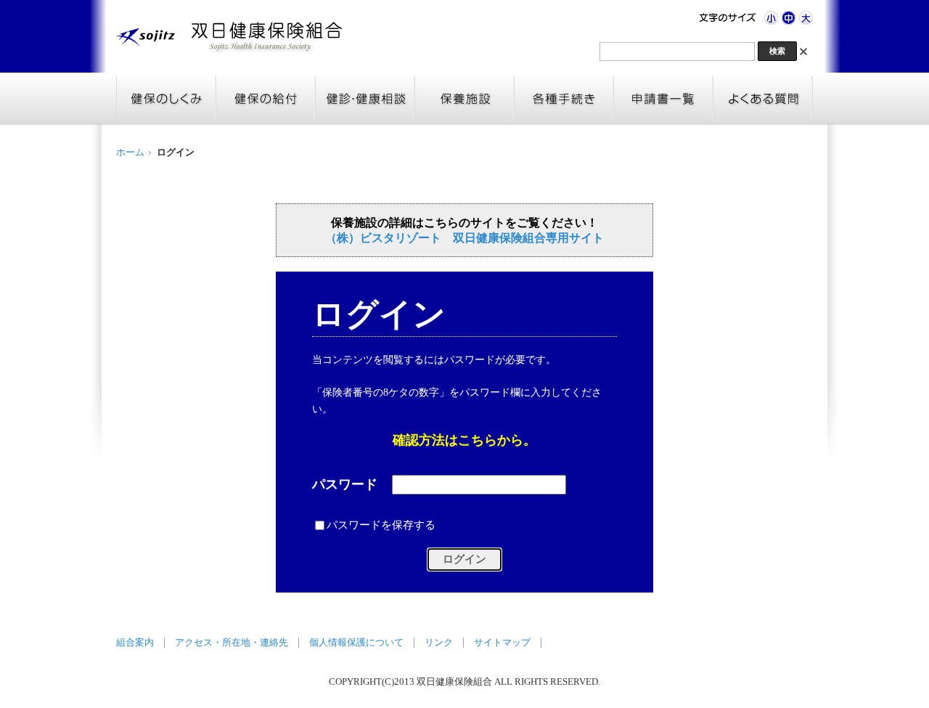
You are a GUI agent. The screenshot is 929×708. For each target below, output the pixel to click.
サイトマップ (502, 643)
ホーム (130, 152)
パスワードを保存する (381, 524)
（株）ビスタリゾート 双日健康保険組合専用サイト (464, 238)
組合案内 (135, 643)
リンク (439, 643)
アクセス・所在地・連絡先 (231, 643)
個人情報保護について (356, 643)
